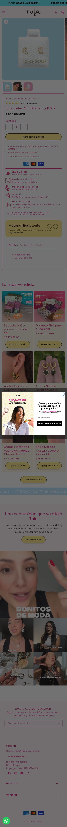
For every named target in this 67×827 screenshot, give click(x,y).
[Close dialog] (63, 394)
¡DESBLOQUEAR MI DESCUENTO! (49, 423)
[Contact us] (6, 820)
